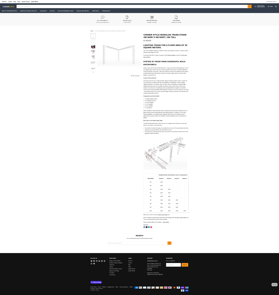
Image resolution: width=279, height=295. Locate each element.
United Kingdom (271, 1)
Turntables (95, 10)
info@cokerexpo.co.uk (152, 260)
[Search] (250, 6)
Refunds (104, 287)
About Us (4, 1)
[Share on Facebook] (144, 227)
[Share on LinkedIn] (149, 227)
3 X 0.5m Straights (149, 102)
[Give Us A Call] (127, 19)
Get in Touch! (166, 222)
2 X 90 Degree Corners (150, 100)
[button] (93, 35)
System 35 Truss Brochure (149, 77)
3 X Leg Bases (148, 107)
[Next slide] (93, 72)
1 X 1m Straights (149, 104)
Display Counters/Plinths (9, 10)
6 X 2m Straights (149, 106)
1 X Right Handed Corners (151, 98)
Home (91, 31)
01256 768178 (34, 1)
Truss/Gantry (106, 10)
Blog (15, 1)
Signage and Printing (82, 10)
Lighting (52, 10)
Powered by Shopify (94, 290)
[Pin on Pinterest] (151, 227)
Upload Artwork (26, 1)
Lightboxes (43, 10)
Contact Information (124, 287)
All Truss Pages (171, 55)
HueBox (131, 287)
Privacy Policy (93, 287)
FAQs (18, 1)
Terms (99, 287)
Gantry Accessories (163, 214)
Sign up (185, 264)
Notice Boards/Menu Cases (66, 10)
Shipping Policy (110, 287)
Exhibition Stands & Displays (28, 10)
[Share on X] (146, 227)
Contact (10, 1)
